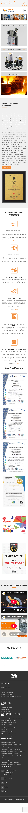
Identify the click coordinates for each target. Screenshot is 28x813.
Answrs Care (11, 2)
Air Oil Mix (4, 729)
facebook (6, 787)
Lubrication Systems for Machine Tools (11, 749)
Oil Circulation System (7, 731)
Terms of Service (6, 711)
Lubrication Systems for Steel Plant (10, 762)
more (14, 240)
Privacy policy (5, 709)
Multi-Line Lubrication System (9, 722)
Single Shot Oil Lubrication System (10, 724)
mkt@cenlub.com (8, 783)
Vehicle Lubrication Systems (8, 742)
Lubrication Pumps (14, 255)
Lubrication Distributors (7, 690)
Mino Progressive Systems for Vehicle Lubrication (14, 736)
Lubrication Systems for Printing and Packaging (13, 751)
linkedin (6, 791)
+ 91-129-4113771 (9, 778)
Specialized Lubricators (14, 277)
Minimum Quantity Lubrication (9, 733)
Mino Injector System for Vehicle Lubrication (12, 718)
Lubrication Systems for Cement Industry (11, 744)
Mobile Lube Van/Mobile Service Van (14, 349)
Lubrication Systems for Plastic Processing (12, 760)
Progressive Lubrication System (9, 727)
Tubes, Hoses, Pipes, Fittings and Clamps (14, 324)
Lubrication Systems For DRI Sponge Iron (11, 764)
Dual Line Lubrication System (9, 720)
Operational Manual (7, 707)
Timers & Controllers (14, 298)
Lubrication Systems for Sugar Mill (10, 753)
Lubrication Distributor (14, 231)
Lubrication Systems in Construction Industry (12, 747)
